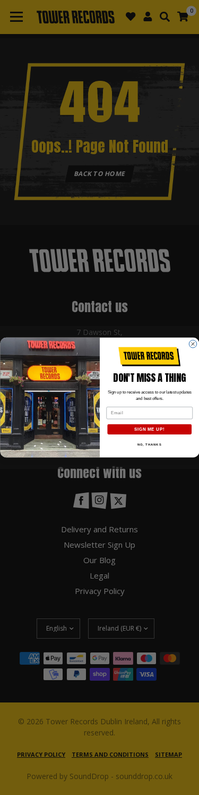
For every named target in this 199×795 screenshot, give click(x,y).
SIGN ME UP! (149, 429)
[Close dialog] (192, 344)
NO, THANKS (149, 445)
